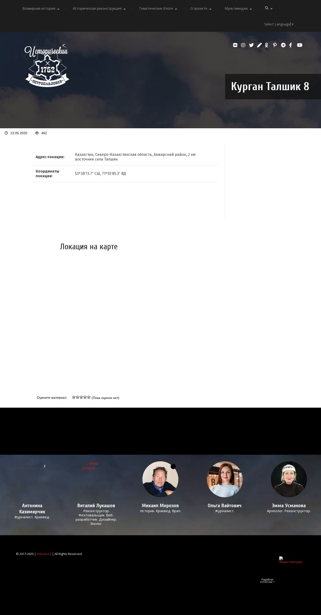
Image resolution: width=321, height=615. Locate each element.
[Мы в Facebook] (292, 45)
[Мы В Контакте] (236, 45)
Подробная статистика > (267, 580)
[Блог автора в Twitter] (252, 45)
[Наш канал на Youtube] (300, 45)
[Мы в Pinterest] (276, 45)
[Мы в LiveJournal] (260, 45)
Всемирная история (38, 8)
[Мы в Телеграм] (284, 45)
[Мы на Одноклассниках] (268, 45)
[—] (47, 85)
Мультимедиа (236, 8)
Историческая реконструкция (97, 8)
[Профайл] (96, 479)
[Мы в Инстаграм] (244, 45)
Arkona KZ (44, 554)
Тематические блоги (156, 8)
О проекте (198, 8)
